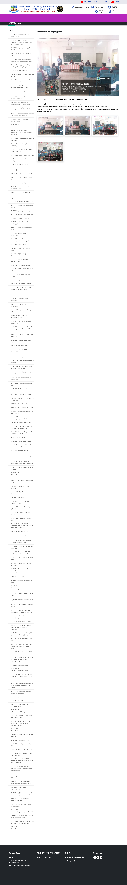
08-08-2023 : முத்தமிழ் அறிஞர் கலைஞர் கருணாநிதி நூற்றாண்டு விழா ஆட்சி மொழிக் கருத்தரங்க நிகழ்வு (21, 768)
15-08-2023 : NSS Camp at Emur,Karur (22, 749)
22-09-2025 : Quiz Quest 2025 (19, 70)
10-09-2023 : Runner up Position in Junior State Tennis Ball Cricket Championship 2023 (20, 723)
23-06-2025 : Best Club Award (19, 164)
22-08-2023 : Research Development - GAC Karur (22, 735)
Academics (67, 16)
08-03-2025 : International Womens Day (21, 197)
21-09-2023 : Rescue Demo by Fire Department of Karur (20, 705)
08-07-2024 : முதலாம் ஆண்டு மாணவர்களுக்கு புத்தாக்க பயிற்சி (19, 418)
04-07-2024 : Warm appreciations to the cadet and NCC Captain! (21, 427)
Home (16, 16)
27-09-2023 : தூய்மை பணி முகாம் (19, 697)
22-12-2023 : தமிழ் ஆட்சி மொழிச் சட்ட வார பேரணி (21, 581)
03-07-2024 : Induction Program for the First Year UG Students (22, 433)
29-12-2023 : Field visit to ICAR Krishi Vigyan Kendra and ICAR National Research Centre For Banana (21, 571)
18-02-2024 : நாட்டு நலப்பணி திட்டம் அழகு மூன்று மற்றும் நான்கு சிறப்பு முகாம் (21, 446)
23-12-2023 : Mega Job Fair (18, 576)
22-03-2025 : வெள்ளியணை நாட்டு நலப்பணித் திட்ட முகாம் (20, 187)
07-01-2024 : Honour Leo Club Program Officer (22, 558)
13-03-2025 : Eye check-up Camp (20, 192)
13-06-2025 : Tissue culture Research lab (21, 178)
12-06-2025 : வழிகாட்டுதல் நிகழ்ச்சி (20, 183)
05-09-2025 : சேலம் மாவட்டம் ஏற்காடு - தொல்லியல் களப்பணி (21, 81)
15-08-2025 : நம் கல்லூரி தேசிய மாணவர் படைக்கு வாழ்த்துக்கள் (21, 97)
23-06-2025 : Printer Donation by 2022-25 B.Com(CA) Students (22, 169)
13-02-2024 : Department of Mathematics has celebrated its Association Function (20, 475)
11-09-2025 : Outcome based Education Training (22, 75)
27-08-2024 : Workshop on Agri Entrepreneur (19, 299)
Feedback (18, 23)
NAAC (44, 16)
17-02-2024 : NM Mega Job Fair (19, 450)
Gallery (107, 16)
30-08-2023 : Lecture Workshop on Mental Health (21, 730)
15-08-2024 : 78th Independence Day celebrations (21, 322)
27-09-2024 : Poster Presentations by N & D (22, 270)
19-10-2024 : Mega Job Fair (18, 244)
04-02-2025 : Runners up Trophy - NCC (22, 201)
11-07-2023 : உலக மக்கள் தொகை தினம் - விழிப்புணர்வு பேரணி (21, 805)
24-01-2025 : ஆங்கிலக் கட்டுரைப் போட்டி (21, 218)
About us (24, 16)
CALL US (97, 6)
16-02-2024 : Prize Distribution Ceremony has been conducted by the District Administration (22, 456)
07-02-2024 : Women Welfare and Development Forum (20, 502)
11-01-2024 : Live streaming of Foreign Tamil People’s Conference (21, 536)
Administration (34, 16)
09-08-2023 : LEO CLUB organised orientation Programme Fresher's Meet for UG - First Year (22, 761)
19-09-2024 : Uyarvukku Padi (19, 280)
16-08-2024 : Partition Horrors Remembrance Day (19, 316)
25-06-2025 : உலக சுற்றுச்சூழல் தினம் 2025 (22, 155)
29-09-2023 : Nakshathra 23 (19, 680)
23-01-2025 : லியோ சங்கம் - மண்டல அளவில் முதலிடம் (20, 223)
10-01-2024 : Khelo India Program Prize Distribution (22, 547)
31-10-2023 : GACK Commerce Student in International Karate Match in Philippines (22, 627)
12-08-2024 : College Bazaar (19, 346)
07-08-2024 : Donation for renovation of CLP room (22, 362)
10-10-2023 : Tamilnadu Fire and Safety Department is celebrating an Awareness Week (22, 659)
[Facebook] (94, 857)
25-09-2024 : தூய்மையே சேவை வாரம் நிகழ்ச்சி (20, 275)
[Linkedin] (101, 857)
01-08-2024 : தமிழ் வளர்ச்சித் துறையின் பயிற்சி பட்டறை (21, 378)
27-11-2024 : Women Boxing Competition (18, 234)
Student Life (86, 16)
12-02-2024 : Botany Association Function (20, 487)
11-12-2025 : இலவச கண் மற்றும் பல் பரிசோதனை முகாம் (20, 35)
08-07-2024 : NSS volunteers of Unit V (21, 422)
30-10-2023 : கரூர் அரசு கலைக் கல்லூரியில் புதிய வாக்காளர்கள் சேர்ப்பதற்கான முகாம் (22, 634)
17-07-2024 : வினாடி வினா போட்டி (19, 404)
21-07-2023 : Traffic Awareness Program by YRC (20, 788)
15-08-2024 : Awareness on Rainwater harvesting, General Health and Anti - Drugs (22, 329)
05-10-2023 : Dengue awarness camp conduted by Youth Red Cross (22, 670)
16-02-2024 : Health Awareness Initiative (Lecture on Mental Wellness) (22, 462)
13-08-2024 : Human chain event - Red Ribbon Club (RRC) (22, 335)
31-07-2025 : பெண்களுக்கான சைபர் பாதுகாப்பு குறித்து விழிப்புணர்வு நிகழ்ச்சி (20, 103)
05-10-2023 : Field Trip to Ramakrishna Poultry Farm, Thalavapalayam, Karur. (22, 675)
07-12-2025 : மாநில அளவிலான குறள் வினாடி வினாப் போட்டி (22, 49)
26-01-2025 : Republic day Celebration (22, 214)
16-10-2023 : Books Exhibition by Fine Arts (21, 639)
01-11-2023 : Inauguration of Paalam (21, 621)
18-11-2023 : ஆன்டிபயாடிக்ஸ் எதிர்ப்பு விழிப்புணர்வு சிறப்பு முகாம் (20, 617)
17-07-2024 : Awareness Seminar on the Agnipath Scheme (22, 399)
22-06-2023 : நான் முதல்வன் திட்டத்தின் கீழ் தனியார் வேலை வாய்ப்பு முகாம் (22, 816)
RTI (101, 16)
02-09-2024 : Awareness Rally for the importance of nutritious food (21, 288)
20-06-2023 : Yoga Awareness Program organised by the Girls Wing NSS (22, 822)
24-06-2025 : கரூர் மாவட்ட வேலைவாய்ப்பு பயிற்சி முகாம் (21, 160)
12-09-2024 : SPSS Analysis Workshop (21, 284)
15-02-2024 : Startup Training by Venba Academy (22, 468)
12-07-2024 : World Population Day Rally (22, 407)
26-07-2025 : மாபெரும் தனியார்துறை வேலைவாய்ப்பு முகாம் (20, 109)
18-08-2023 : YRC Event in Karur (20, 740)
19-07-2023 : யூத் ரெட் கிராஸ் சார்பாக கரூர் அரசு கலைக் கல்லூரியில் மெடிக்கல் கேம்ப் (21, 794)
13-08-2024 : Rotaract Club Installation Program (22, 341)
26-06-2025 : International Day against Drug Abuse (22, 139)
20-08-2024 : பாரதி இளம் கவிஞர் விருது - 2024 (21, 311)
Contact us (114, 6)
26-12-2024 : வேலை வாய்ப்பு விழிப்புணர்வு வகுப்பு (21, 228)
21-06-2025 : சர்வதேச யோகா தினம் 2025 (21, 174)
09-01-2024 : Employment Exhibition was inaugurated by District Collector (21, 553)
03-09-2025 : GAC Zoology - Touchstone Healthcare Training (20, 86)
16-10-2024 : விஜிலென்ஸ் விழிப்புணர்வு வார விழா (21, 255)
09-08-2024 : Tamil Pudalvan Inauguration (19, 350)
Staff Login (114, 10)
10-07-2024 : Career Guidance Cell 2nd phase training (22, 412)
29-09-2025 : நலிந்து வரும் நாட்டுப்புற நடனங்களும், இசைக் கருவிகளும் (20, 66)
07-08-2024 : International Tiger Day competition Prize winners (21, 367)
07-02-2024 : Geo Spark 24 (18, 497)
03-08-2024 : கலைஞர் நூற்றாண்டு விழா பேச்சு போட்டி (21, 373)
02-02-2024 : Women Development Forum (21, 519)
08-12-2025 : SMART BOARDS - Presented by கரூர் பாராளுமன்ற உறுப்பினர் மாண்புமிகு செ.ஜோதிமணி (21, 42)
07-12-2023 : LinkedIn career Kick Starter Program (22, 594)
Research (77, 16)
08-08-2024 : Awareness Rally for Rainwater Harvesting (20, 356)
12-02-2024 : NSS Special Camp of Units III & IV (22, 481)
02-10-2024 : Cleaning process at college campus (20, 260)
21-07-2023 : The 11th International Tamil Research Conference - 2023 (21, 782)
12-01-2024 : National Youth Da (19, 531)
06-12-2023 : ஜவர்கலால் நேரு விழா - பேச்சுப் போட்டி (22, 600)
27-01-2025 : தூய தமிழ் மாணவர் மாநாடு (21, 211)
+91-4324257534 (100, 7)
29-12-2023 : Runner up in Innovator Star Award (21, 564)
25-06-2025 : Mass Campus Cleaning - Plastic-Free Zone (22, 150)
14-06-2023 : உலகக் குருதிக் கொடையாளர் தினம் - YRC (21, 828)
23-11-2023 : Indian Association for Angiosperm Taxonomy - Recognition (21, 611)
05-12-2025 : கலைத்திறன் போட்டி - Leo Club (21, 54)
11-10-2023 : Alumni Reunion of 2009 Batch (21, 653)
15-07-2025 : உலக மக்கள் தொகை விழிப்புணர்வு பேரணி (19, 120)
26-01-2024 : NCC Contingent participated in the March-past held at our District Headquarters (22, 526)
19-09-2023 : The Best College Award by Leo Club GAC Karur (21, 716)
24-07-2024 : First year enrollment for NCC (21, 390)
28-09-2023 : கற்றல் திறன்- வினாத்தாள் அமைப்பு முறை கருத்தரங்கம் (21, 692)
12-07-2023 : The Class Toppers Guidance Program (20, 799)
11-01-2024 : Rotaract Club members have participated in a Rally (21, 541)
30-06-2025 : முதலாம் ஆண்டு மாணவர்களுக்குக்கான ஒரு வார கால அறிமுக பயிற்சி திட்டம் (22, 132)
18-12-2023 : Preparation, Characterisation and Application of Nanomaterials (21, 588)
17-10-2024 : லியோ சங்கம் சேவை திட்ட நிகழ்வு (20, 249)
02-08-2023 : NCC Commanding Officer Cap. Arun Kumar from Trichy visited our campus (21, 776)
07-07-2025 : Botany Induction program (19, 126)
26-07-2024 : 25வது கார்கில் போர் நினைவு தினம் (21, 384)
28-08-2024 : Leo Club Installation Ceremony (20, 294)
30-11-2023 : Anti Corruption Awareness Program (22, 606)
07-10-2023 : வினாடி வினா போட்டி (19, 665)
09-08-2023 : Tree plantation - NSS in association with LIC (21, 754)
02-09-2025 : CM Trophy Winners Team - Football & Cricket (22, 92)
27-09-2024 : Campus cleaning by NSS (22, 265)
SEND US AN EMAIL (79, 6)
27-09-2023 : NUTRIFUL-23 (18, 700)
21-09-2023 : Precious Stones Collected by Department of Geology (22, 711)
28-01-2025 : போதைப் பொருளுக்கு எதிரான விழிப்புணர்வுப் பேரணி (22, 206)
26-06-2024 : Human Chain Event (20, 437)
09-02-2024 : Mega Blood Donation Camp (21, 493)
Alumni (95, 16)
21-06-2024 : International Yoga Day (21, 441)
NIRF (49, 16)
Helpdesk (101, 10)
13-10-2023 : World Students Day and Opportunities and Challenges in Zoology (21, 646)
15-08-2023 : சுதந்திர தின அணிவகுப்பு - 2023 (21, 745)
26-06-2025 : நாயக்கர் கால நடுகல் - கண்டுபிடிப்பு (20, 145)
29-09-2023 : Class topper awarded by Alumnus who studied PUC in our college (22, 685)
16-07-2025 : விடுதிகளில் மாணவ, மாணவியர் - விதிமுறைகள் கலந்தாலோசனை (22, 114)
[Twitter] (97, 857)
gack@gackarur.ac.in (82, 7)
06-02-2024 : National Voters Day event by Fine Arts (22, 508)
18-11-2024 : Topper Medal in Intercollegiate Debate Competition (21, 240)
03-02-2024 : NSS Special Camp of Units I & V (21, 513)
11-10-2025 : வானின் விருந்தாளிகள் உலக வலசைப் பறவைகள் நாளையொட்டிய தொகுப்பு (21, 60)
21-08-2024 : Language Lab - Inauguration (19, 305)
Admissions (57, 16)
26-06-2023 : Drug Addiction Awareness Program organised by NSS (22, 811)
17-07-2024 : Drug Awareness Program (22, 394)
